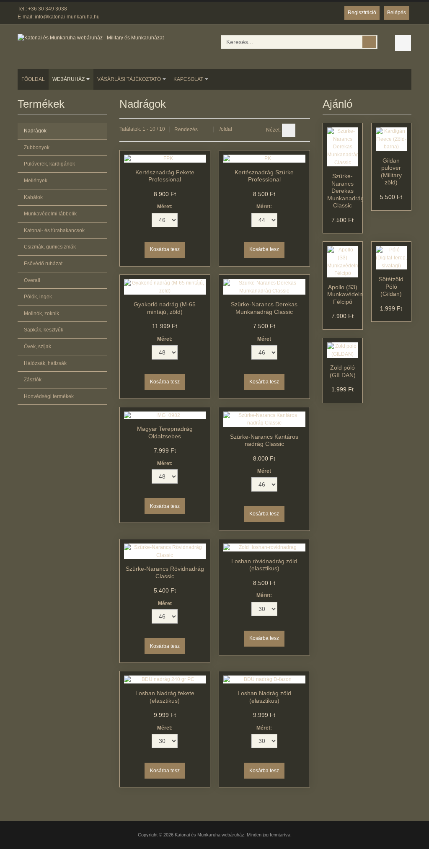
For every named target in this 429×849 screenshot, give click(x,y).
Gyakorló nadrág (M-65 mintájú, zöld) (165, 308)
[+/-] (205, 129)
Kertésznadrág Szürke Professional (264, 176)
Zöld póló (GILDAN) (343, 371)
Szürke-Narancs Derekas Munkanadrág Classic (264, 308)
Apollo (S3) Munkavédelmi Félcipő (346, 294)
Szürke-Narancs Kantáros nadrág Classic (264, 440)
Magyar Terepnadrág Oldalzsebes (165, 432)
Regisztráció (362, 13)
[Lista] (303, 130)
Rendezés (186, 129)
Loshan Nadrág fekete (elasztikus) (164, 697)
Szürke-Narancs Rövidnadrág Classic (165, 572)
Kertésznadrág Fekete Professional (164, 176)
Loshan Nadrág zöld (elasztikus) (264, 697)
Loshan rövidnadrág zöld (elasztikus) (264, 565)
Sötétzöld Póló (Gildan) (391, 286)
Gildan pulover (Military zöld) (391, 171)
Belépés (396, 13)
